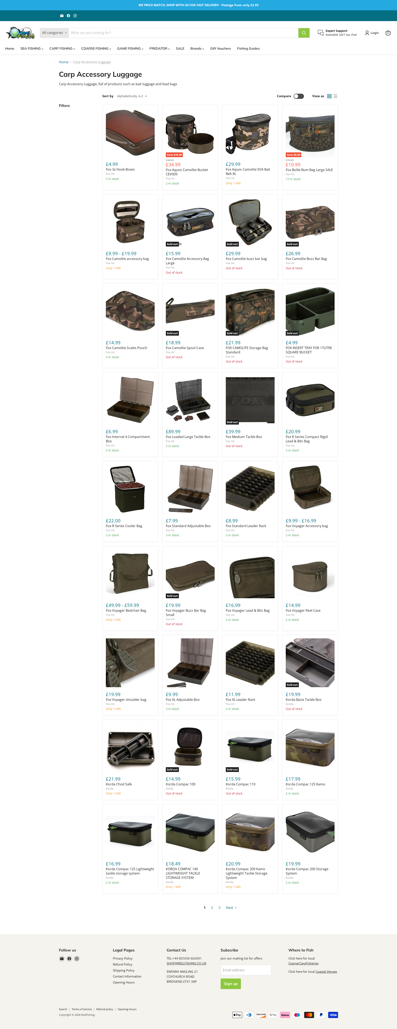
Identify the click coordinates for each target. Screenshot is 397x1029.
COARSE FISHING (95, 48)
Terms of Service (82, 1009)
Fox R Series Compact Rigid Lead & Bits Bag (307, 438)
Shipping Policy (124, 970)
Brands (196, 48)
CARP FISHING (61, 48)
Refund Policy (122, 964)
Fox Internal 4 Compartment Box (128, 438)
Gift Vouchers (220, 48)
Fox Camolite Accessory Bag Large (187, 260)
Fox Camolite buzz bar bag (246, 258)
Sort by (108, 96)
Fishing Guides (248, 48)
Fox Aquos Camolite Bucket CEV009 (187, 172)
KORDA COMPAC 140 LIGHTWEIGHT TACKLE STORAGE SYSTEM (183, 873)
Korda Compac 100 (180, 784)
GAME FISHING (129, 48)
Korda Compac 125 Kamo (305, 784)
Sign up (231, 983)
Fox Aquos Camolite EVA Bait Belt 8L (248, 171)
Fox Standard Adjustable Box (188, 526)
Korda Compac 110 (240, 784)
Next (230, 907)
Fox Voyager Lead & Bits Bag (248, 610)
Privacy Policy (123, 958)
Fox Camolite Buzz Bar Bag (306, 258)
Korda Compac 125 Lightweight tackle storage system (130, 871)
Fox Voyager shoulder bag (126, 699)
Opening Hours (124, 982)
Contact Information (127, 976)
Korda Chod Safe (119, 784)
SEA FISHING (31, 48)
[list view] (335, 96)
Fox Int (110, 174)
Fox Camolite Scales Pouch (126, 348)
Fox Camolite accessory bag (127, 258)
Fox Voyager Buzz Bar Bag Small (186, 612)
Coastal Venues (326, 971)
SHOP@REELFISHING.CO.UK (186, 963)
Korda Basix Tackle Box (303, 699)
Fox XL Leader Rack (240, 699)
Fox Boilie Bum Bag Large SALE (309, 170)
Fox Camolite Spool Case (185, 348)
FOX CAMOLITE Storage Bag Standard (247, 350)
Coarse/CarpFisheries (303, 963)
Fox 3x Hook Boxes (120, 169)
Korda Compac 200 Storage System (307, 871)
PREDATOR (158, 48)
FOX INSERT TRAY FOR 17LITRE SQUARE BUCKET (309, 350)
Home (9, 48)
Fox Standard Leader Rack (246, 526)
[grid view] (329, 96)
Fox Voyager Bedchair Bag (126, 610)
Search (63, 1009)
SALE (180, 48)
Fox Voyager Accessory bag (307, 526)
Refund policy (104, 1009)
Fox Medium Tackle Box (244, 436)
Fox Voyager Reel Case (303, 610)
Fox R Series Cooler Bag (124, 526)
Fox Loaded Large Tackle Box (188, 436)
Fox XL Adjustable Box (183, 699)
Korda (289, 704)
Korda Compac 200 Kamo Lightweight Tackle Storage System (246, 873)
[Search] (304, 33)
